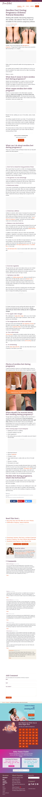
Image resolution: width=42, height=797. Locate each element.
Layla (13, 762)
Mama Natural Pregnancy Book (18, 788)
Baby (24, 6)
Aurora (13, 761)
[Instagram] (35, 784)
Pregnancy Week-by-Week (17, 777)
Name (7, 679)
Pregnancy (19, 6)
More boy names (30, 766)
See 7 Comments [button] (17, 544)
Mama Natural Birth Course (22, 553)
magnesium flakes (17, 326)
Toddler (27, 6)
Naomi (10, 761)
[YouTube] (29, 784)
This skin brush (9, 334)
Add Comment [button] (25, 544)
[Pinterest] (37, 784)
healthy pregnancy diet (18, 277)
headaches (13, 454)
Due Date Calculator (16, 782)
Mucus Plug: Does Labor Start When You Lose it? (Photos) (20, 520)
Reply (7, 575)
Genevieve (11, 650)
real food (33, 228)
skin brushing (28, 340)
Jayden (31, 762)
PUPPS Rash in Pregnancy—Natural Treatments (18, 522)
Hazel (16, 761)
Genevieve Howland (13, 23)
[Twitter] (33, 784)
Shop (37, 6)
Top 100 (11, 763)
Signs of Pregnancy (16, 780)
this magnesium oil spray (28, 323)
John (28, 762)
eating (29, 228)
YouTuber (32, 554)
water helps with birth (14, 346)
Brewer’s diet (29, 278)
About (4, 787)
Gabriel (36, 761)
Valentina (9, 762)
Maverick (29, 761)
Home (4, 702)
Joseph (25, 761)
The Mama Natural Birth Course (18, 790)
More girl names (11, 766)
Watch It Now (29, 0)
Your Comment (8, 686)
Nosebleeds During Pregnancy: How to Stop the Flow (19, 541)
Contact (4, 788)
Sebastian (35, 762)
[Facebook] (31, 784)
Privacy (4, 790)
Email (7, 682)
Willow (6, 761)
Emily (18, 762)
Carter (29, 763)
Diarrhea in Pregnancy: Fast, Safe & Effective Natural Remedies (21, 539)
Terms (4, 791)
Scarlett (5, 762)
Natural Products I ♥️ (16, 787)
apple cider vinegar (19, 316)
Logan (33, 761)
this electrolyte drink (12, 248)
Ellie (15, 762)
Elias (25, 762)
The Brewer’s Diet (28, 468)
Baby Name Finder (21, 752)
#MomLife (32, 6)
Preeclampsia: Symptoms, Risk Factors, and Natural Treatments (21, 537)
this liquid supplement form (23, 244)
